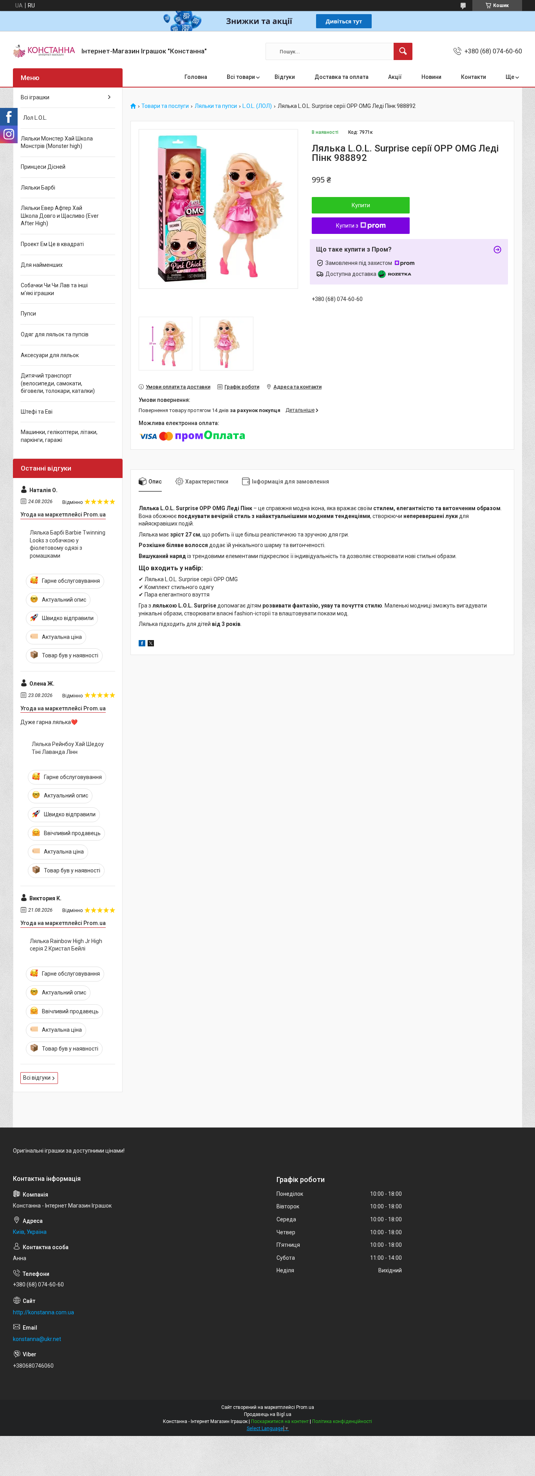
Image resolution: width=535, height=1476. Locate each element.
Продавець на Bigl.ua (267, 1414)
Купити (361, 205)
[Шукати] (403, 51)
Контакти (473, 77)
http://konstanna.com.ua (43, 1312)
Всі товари (241, 77)
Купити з (347, 226)
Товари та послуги (165, 106)
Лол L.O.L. (34, 118)
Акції (395, 77)
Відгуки (285, 77)
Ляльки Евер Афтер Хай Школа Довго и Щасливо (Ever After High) (60, 215)
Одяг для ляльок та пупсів (55, 334)
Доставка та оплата (341, 77)
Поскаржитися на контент (280, 1421)
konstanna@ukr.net (37, 1339)
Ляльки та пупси (216, 106)
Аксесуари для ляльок (50, 355)
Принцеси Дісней (43, 167)
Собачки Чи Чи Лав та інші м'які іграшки (54, 289)
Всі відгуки (37, 1078)
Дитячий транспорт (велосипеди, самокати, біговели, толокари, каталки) (58, 383)
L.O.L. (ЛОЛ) (257, 106)
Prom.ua (305, 1407)
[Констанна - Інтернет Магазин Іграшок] (44, 51)
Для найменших (42, 265)
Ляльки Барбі (38, 187)
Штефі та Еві (36, 412)
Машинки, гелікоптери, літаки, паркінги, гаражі (59, 436)
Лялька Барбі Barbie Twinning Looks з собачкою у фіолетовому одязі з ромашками (67, 544)
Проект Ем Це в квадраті (52, 244)
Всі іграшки (35, 97)
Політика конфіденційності (342, 1421)
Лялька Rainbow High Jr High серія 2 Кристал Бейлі (66, 945)
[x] (151, 644)
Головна (195, 77)
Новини (431, 77)
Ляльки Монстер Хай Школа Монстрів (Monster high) (57, 142)
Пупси (28, 313)
